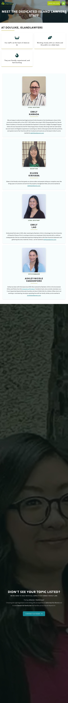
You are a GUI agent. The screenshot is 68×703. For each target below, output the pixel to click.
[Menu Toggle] (63, 3)
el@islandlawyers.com (50, 239)
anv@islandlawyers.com (34, 295)
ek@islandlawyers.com (33, 185)
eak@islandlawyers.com (37, 133)
